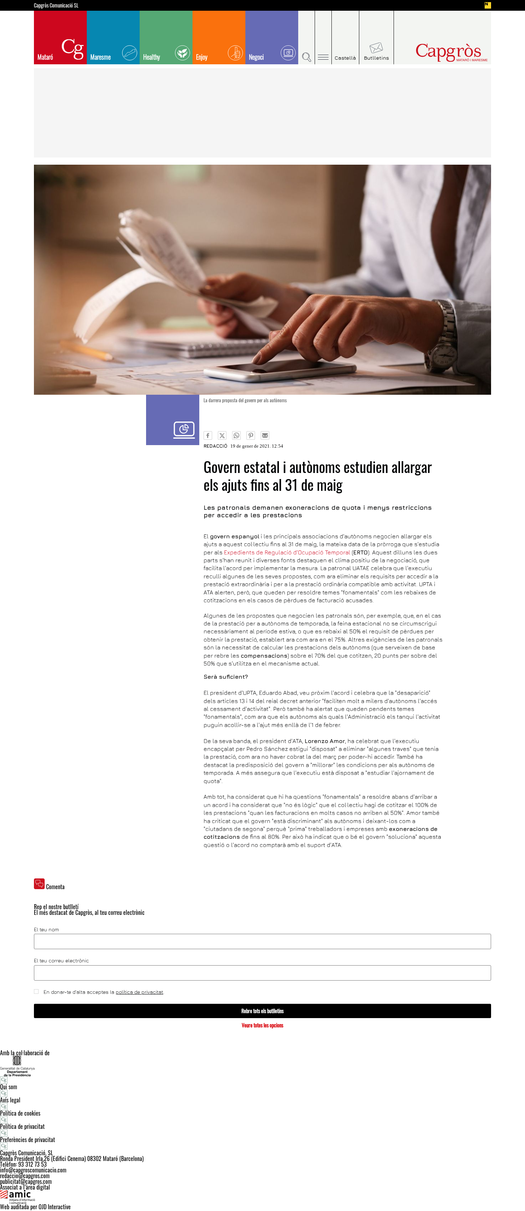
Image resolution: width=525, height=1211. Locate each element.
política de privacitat (139, 992)
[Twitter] (222, 435)
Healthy (151, 56)
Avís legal (10, 1100)
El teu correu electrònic (61, 960)
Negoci (256, 56)
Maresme (100, 56)
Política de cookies (20, 1113)
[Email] (265, 435)
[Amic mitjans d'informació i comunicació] (262, 1197)
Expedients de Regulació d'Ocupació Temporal (287, 552)
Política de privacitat (22, 1126)
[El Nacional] (488, 5)
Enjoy (202, 56)
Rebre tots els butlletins (262, 1011)
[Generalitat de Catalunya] (262, 1066)
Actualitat (172, 420)
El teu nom (46, 929)
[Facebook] (208, 435)
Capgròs (437, 53)
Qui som (8, 1086)
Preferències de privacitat (27, 1139)
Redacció (216, 446)
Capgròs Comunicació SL (56, 5)
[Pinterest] (250, 435)
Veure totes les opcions (262, 1025)
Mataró (45, 56)
